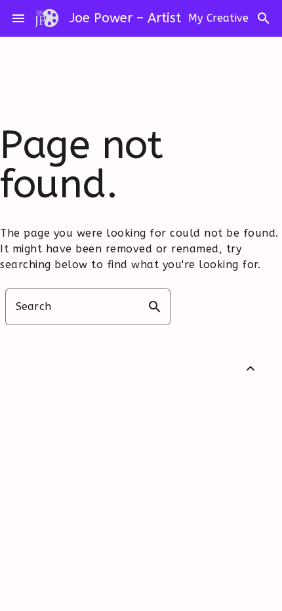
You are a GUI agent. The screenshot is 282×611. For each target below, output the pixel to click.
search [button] (155, 307)
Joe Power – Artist (125, 18)
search (264, 18)
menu (18, 18)
